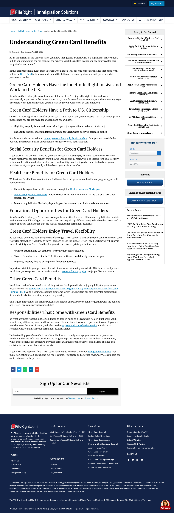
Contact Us (128, 20)
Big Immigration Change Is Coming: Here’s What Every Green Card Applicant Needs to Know (143, 257)
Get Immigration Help (151, 20)
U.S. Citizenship (19, 20)
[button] (13, 369)
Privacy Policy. (91, 398)
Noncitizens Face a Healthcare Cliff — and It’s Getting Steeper (144, 216)
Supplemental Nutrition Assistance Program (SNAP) (56, 288)
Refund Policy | (42, 509)
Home (12, 31)
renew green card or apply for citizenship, (65, 138)
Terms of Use (74, 398)
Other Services (63, 20)
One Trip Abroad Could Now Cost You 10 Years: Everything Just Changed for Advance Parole (145, 235)
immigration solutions (99, 351)
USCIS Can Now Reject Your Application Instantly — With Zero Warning (145, 225)
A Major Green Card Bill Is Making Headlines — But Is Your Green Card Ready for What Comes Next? (143, 246)
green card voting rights (73, 271)
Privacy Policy (124, 488)
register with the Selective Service (79, 325)
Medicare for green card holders (30, 194)
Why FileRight (87, 20)
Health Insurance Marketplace (86, 189)
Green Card (41, 20)
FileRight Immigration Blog (29, 31)
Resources (108, 20)
